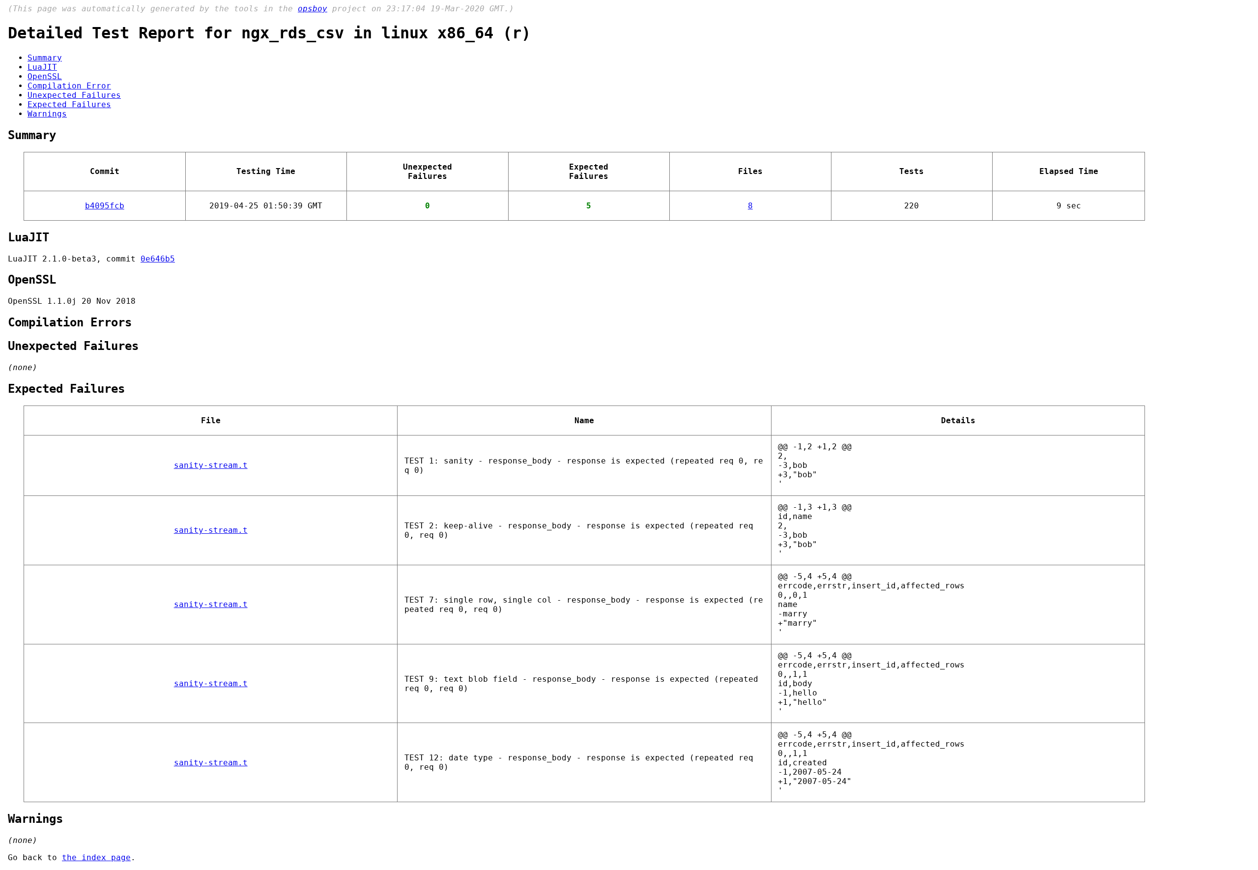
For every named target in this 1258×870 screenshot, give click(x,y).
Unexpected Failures (74, 95)
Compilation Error (69, 85)
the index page (96, 857)
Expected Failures (69, 104)
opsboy (312, 8)
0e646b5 (158, 258)
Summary (45, 57)
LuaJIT (42, 67)
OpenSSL (45, 76)
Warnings (47, 113)
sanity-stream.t (211, 465)
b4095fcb (104, 205)
